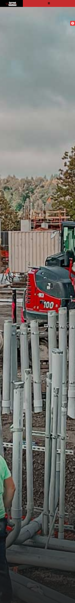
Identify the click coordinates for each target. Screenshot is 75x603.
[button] (72, 23)
